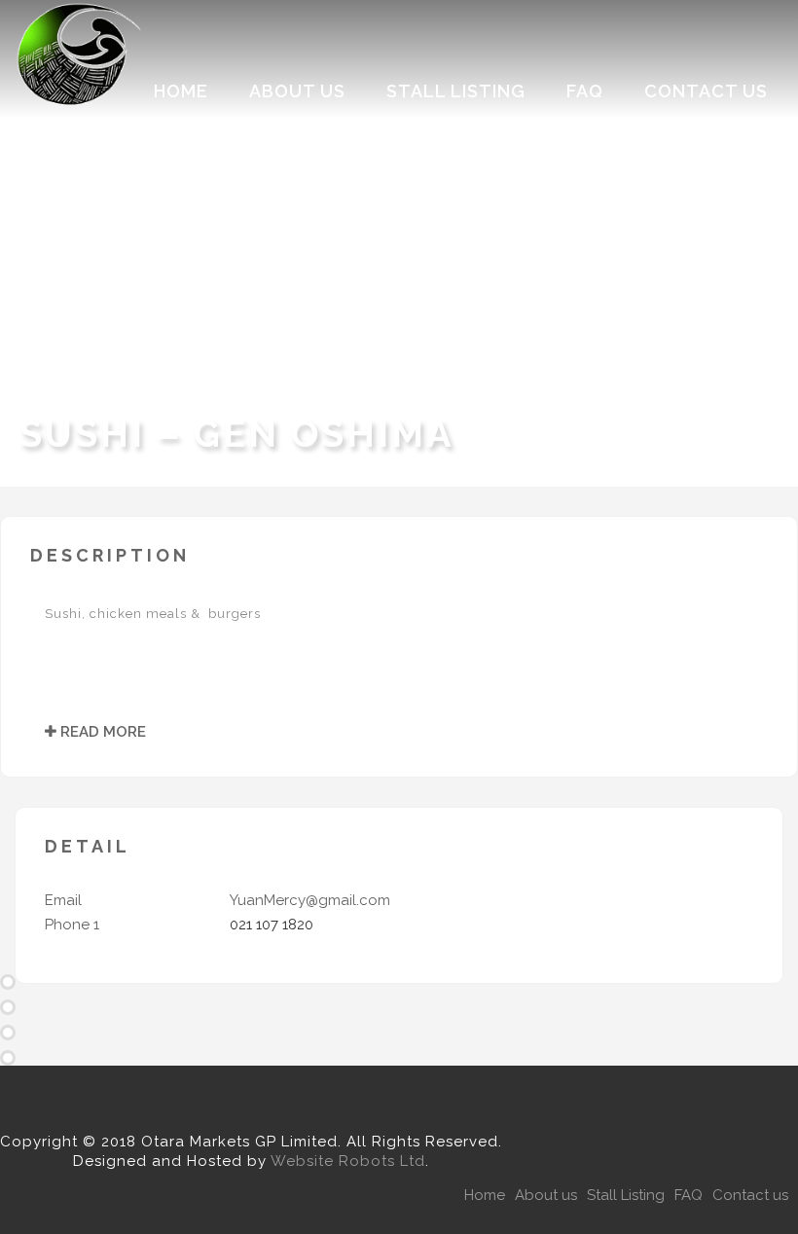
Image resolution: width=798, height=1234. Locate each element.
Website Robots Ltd (348, 1161)
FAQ (584, 91)
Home (181, 91)
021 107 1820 (271, 924)
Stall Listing (456, 91)
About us (297, 91)
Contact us (706, 91)
